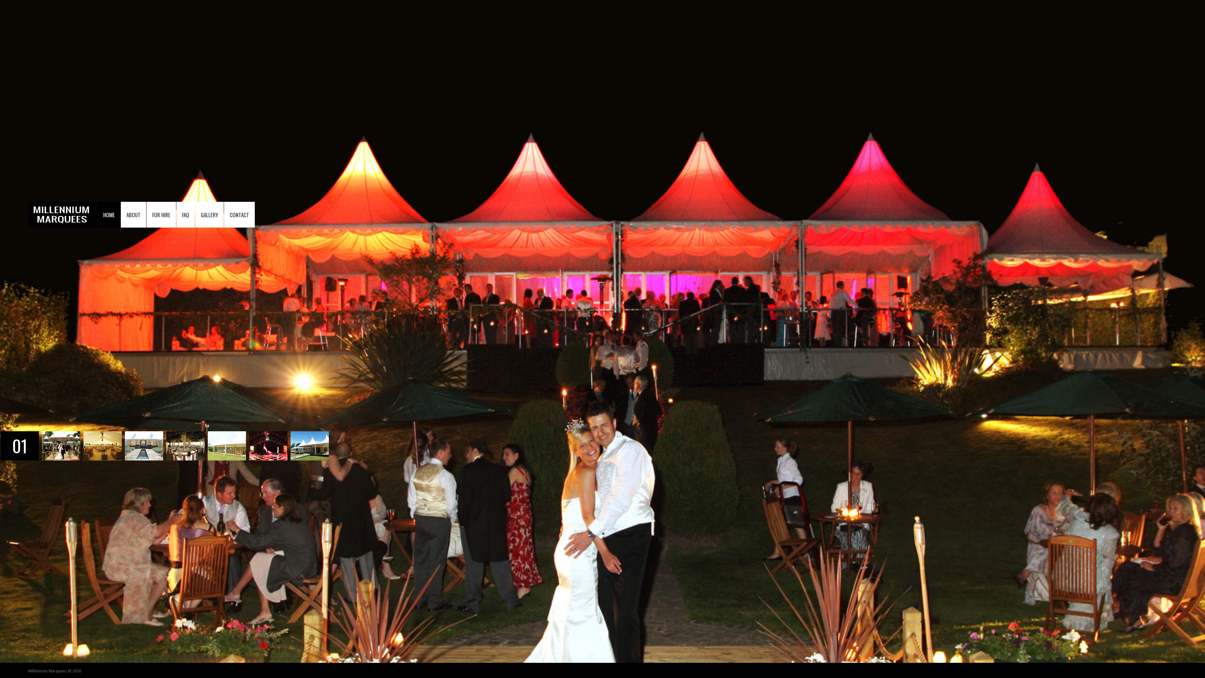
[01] (20, 434)
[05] (185, 434)
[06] (227, 434)
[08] (310, 434)
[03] (102, 434)
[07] (268, 434)
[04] (144, 434)
